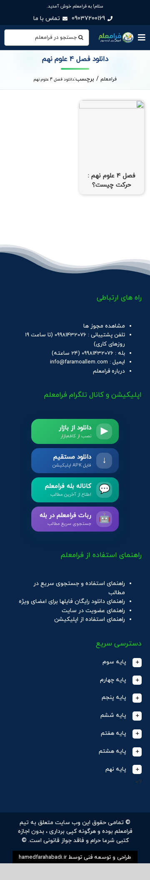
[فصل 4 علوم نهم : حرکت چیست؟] (111, 104)
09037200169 (88, 19)
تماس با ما (46, 19)
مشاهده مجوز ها (104, 326)
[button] (75, 662)
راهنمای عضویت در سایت (93, 611)
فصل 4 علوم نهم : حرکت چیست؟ (111, 180)
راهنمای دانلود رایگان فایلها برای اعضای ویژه (72, 601)
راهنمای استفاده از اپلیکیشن (89, 619)
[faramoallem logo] (116, 33)
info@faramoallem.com (79, 362)
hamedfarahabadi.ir (43, 857)
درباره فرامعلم (109, 371)
